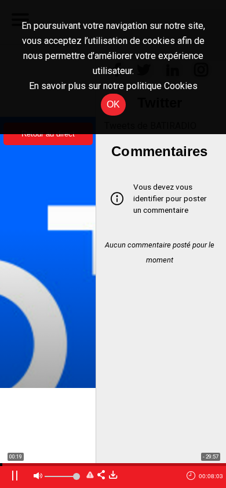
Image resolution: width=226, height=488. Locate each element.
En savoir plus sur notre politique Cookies (113, 85)
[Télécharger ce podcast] (113, 475)
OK (113, 104)
